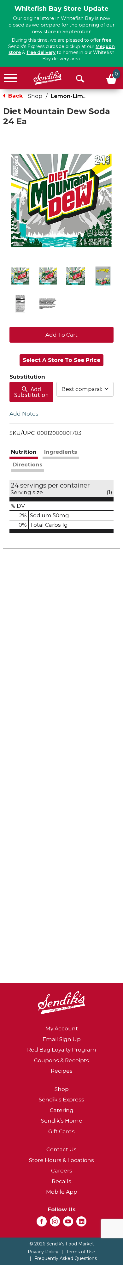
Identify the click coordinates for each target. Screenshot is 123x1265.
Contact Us (61, 1149)
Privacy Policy (43, 1252)
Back (15, 96)
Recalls (61, 1181)
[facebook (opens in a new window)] (42, 1223)
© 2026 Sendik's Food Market (61, 1244)
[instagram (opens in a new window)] (55, 1223)
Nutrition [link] (24, 452)
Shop (35, 96)
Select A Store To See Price (61, 360)
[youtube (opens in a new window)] (68, 1223)
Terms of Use (80, 1252)
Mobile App (61, 1192)
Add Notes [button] (23, 414)
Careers (61, 1170)
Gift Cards (61, 1131)
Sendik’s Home (61, 1121)
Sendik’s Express (61, 1099)
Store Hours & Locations (61, 1160)
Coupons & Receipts (61, 1060)
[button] (20, 276)
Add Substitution (31, 392)
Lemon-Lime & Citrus (79, 96)
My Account (61, 1028)
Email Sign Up (62, 1039)
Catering (61, 1110)
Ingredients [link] (60, 452)
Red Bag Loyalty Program (61, 1049)
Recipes (62, 1071)
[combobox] (85, 389)
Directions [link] (28, 464)
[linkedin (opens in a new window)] (81, 1223)
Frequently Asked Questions (65, 1258)
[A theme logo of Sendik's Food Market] (47, 78)
